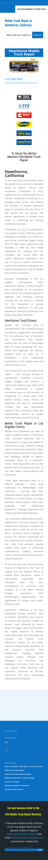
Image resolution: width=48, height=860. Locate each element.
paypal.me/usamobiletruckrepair (21, 834)
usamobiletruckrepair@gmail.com (27, 837)
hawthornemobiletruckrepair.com (21, 82)
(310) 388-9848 (13, 79)
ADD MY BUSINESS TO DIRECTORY (31, 9)
